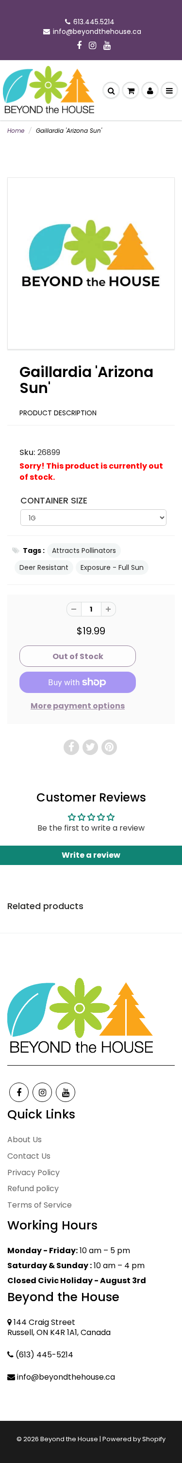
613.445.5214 (94, 22)
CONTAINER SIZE (53, 500)
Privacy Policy (33, 1172)
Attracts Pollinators (84, 550)
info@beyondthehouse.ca (97, 31)
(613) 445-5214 (44, 1354)
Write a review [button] (91, 855)
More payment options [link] (78, 706)
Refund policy (33, 1188)
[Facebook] (79, 46)
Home (15, 130)
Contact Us (28, 1156)
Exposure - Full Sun (112, 567)
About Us (24, 1139)
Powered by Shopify (133, 1439)
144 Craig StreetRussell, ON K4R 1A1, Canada (59, 1327)
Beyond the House (69, 1439)
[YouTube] (107, 46)
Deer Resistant (43, 567)
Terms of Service (39, 1205)
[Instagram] (92, 46)
